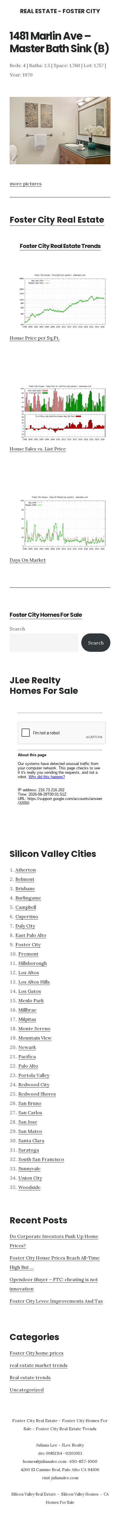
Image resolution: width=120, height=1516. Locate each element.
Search (17, 629)
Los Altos (28, 972)
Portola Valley (33, 1075)
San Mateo (30, 1131)
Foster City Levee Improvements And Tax (56, 1301)
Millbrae (27, 1010)
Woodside (29, 1187)
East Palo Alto (30, 935)
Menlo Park (31, 1000)
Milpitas (27, 1019)
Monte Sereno (34, 1028)
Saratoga (28, 1150)
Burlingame (28, 898)
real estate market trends (39, 1365)
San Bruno (29, 1103)
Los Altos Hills (34, 982)
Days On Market (28, 560)
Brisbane (25, 888)
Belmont (24, 879)
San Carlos (30, 1112)
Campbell (25, 907)
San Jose (27, 1122)
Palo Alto (28, 1066)
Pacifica (27, 1056)
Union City (30, 1178)
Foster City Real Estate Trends (60, 246)
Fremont (28, 954)
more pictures (26, 183)
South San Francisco (41, 1159)
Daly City (25, 926)
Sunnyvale (29, 1168)
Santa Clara (31, 1140)
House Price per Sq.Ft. (35, 338)
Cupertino (26, 916)
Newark (27, 1047)
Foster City (27, 944)
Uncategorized (27, 1390)
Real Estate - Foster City (60, 11)
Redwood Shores (37, 1094)
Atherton (25, 870)
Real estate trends (30, 1377)
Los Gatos (29, 991)
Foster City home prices (36, 1353)
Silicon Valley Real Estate (33, 1494)
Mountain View (35, 1038)
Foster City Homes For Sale (46, 615)
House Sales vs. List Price (38, 449)
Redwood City (33, 1084)
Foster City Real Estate (57, 220)
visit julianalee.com (60, 1477)
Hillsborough (32, 963)
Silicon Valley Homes (79, 1494)
